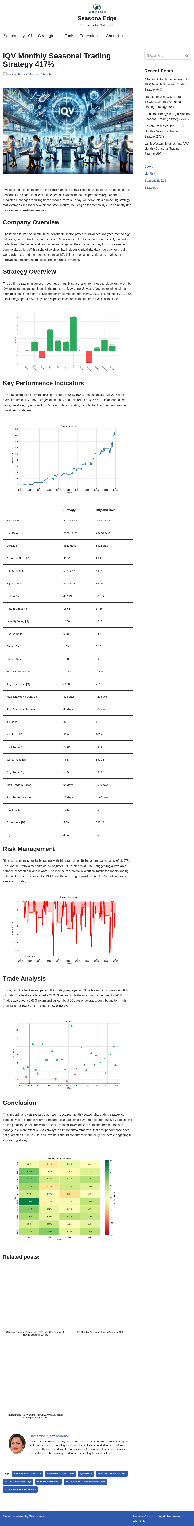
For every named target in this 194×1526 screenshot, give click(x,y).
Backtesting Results (27, 1473)
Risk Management (48, 1481)
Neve (6, 1516)
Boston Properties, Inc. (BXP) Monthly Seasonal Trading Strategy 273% (164, 131)
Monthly (48, 73)
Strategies (151, 187)
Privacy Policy (142, 1516)
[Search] (187, 56)
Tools (69, 35)
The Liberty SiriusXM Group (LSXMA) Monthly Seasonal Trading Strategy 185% (163, 102)
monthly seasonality (112, 1473)
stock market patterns (20, 1489)
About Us (114, 35)
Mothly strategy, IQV (18, 1481)
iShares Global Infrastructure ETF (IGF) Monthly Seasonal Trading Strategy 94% (166, 84)
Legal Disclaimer (168, 1516)
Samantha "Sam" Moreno (24, 73)
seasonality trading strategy (85, 1481)
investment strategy (60, 1473)
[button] (58, 36)
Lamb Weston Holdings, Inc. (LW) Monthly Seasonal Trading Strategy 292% (166, 148)
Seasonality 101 (18, 35)
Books (148, 166)
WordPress (36, 1516)
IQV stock (86, 1473)
